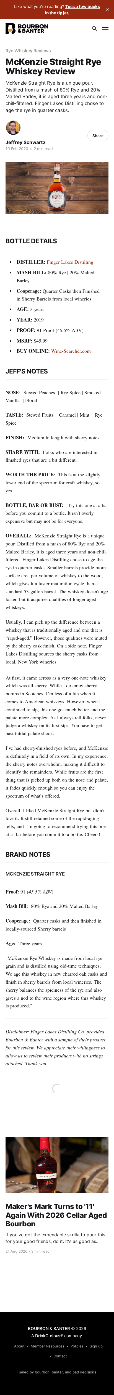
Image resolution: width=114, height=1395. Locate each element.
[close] (107, 9)
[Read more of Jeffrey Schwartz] (13, 127)
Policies (77, 1346)
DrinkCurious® (49, 1335)
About (19, 1346)
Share (97, 135)
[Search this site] (94, 28)
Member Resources (47, 1346)
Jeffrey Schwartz (26, 142)
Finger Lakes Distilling (70, 261)
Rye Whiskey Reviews (28, 50)
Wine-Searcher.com (71, 351)
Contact (60, 1356)
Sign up (96, 1346)
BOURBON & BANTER (49, 1328)
